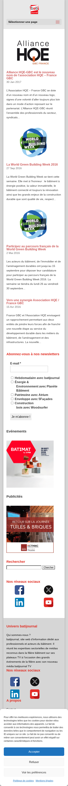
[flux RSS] (19, 590)
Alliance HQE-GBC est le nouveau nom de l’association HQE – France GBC (31, 75)
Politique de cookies (23, 780)
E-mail (15, 363)
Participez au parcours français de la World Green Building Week (32, 248)
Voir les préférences (34, 772)
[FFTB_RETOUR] (30, 551)
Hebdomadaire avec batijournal (37, 378)
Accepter (34, 751)
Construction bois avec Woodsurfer (31, 405)
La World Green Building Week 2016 (32, 164)
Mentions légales (44, 780)
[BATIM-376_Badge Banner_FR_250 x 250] (30, 486)
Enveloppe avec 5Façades (33, 399)
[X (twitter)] (49, 590)
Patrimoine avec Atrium (31, 394)
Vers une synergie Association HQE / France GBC (32, 302)
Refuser (34, 762)
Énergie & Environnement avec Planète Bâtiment (35, 386)
